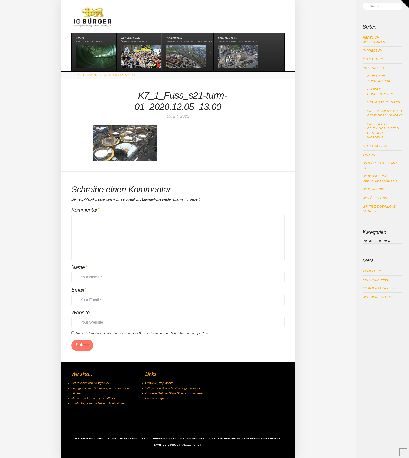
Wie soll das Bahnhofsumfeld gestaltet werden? (383, 130)
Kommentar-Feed (378, 288)
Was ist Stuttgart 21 (380, 165)
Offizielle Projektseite (159, 383)
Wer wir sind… (376, 189)
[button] (405, 4)
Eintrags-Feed (376, 279)
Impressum (373, 50)
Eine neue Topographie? (380, 79)
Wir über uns (375, 198)
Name (79, 267)
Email (78, 290)
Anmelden (372, 271)
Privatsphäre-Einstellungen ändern (173, 438)
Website (80, 312)
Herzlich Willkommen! (374, 40)
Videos (369, 154)
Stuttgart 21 (375, 146)
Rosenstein (373, 68)
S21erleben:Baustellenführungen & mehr (172, 388)
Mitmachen (373, 59)
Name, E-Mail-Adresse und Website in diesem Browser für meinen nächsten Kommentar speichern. (143, 333)
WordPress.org (377, 297)
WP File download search (379, 209)
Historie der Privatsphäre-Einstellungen (245, 438)
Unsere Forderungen (380, 92)
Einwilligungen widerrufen (178, 444)
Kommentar (85, 210)
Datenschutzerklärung (95, 438)
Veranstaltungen (383, 102)
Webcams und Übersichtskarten (380, 178)
